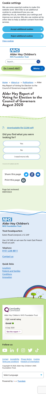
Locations (6, 268)
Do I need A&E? (12, 68)
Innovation (7, 277)
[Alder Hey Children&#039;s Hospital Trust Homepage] (23, 53)
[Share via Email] (38, 174)
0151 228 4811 (10, 250)
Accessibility (14, 359)
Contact (5, 359)
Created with (9, 164)
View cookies (8, 41)
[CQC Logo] (12, 312)
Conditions (7, 274)
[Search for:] (20, 61)
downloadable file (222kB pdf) (20, 128)
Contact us (7, 256)
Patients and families (11, 271)
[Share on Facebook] (32, 174)
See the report (12, 332)
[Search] (38, 61)
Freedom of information (30, 362)
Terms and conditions (10, 362)
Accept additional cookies (22, 29)
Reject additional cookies (22, 36)
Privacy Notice (26, 359)
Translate (21, 381)
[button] (21, 143)
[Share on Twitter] (26, 174)
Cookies (36, 359)
